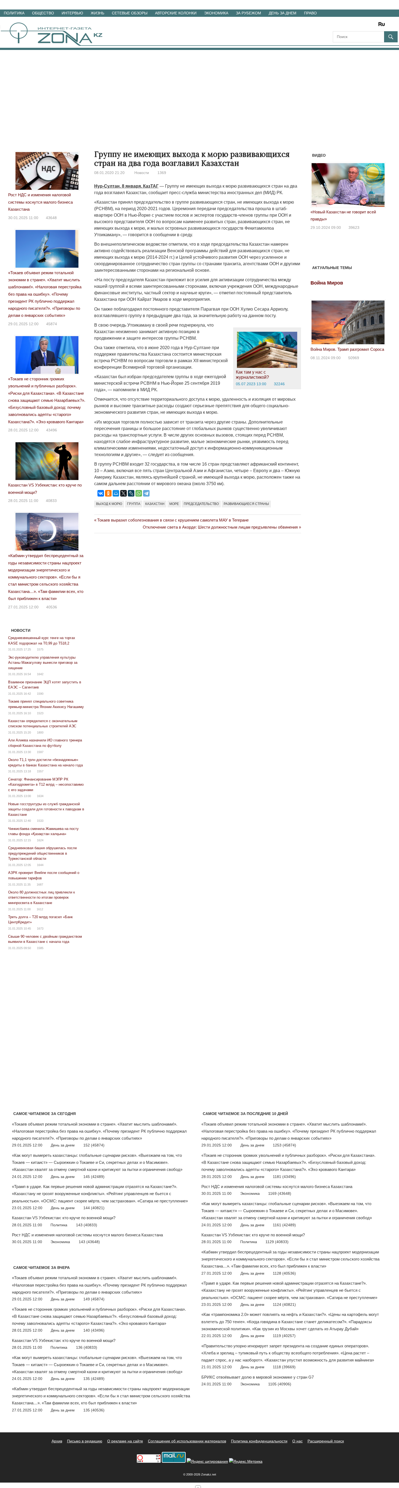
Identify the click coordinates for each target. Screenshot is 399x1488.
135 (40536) (93, 1410)
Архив (57, 1441)
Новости (141, 172)
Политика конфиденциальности (259, 1441)
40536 (51, 607)
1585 (40, 948)
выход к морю (109, 504)
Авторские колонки (176, 13)
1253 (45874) (284, 1145)
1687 (40, 884)
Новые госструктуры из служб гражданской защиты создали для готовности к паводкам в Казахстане (46, 809)
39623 (354, 227)
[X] (123, 493)
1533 (40, 820)
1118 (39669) (284, 1367)
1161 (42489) (284, 1225)
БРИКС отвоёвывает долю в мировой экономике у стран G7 (257, 1377)
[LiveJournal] (131, 493)
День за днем (282, 13)
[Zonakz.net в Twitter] (336, 26)
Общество (43, 13)
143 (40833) (86, 1225)
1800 (40, 732)
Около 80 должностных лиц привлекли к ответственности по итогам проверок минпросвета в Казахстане (41, 897)
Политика (14, 13)
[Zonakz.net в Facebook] (344, 26)
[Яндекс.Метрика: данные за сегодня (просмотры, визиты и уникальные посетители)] (245, 1461)
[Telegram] (146, 493)
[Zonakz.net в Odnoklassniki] (367, 26)
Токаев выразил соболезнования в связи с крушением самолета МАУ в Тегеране (173, 520)
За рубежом (248, 13)
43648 (51, 218)
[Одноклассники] (108, 493)
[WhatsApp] (138, 493)
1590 (40, 693)
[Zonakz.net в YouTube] (352, 26)
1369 (161, 172)
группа (133, 504)
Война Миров (327, 283)
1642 (40, 674)
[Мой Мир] (116, 493)
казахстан (154, 504)
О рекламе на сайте (125, 1441)
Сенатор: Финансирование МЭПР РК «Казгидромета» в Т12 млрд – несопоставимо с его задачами (46, 784)
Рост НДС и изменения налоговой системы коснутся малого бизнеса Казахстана (40, 201)
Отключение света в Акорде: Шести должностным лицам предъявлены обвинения (220, 527)
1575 (40, 649)
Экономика (216, 13)
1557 (40, 771)
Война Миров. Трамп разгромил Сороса (347, 349)
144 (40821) (93, 1208)
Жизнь (97, 13)
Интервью (72, 13)
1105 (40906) (279, 1384)
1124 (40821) (284, 1304)
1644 (40, 865)
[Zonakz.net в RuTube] (383, 26)
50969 (353, 358)
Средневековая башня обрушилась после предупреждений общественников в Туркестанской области (42, 853)
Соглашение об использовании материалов (187, 1441)
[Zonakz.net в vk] (374, 26)
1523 (40, 713)
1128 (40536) (284, 1273)
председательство (201, 504)
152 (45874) (93, 1145)
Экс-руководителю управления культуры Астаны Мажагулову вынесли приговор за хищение (42, 662)
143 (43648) (89, 1242)
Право (310, 13)
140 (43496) (93, 1330)
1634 (40, 796)
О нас (297, 1441)
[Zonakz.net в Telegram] (359, 26)
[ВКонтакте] (100, 493)
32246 (279, 384)
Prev (317, 186)
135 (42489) (93, 1378)
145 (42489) (93, 1176)
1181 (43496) (284, 1176)
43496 (51, 430)
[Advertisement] (199, 91)
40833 (51, 500)
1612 (40, 909)
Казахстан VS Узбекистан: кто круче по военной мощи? (63, 1217)
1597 (40, 752)
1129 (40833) (277, 1242)
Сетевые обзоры (129, 13)
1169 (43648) (279, 1193)
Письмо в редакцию (84, 1441)
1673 (40, 928)
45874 (51, 324)
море (174, 504)
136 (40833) (86, 1347)
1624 (40, 840)
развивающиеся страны (246, 504)
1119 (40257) (284, 1336)
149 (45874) (93, 1299)
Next (378, 186)
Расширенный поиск (326, 1441)
